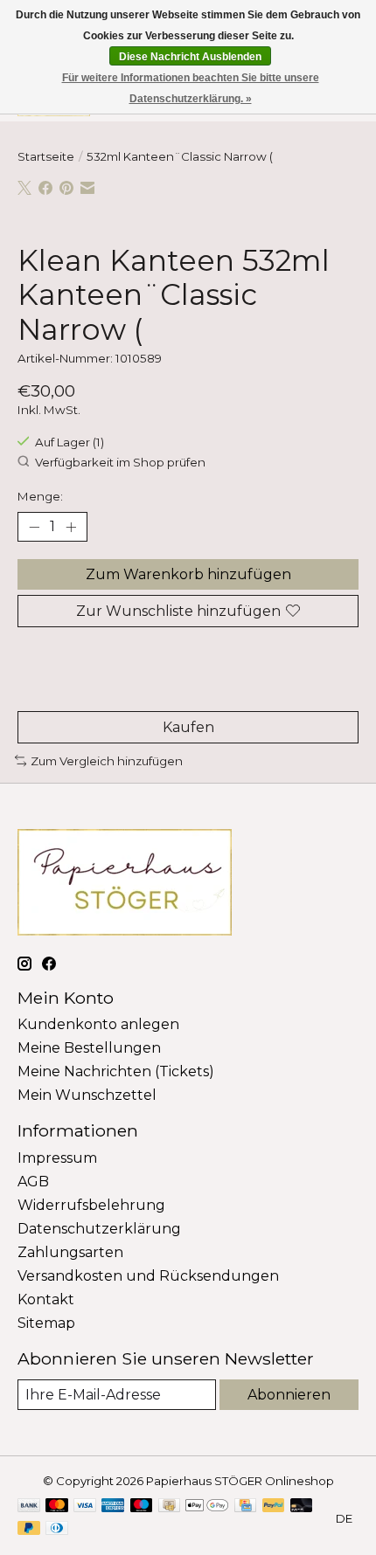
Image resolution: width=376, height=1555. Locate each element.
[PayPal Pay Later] (28, 1529)
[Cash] (169, 1506)
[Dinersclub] (56, 1529)
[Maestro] (141, 1506)
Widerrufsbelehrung (91, 1205)
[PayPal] (273, 1506)
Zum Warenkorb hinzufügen (188, 574)
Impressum (57, 1158)
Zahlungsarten (70, 1252)
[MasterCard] (56, 1506)
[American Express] (112, 1506)
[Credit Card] (245, 1506)
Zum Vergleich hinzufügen (107, 761)
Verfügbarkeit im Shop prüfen (120, 462)
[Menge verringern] (34, 526)
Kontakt (45, 1299)
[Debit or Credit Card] (301, 1506)
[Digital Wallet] (206, 1506)
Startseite (45, 156)
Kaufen (188, 727)
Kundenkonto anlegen (98, 1024)
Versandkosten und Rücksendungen (148, 1276)
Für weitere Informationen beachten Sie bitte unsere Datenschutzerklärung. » (190, 88)
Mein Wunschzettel (87, 1095)
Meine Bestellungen (89, 1048)
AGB (33, 1181)
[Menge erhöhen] (70, 526)
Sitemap (46, 1323)
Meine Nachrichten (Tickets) (115, 1071)
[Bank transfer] (28, 1506)
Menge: (40, 496)
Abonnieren (289, 1394)
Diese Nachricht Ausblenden (190, 57)
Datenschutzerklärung (99, 1228)
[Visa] (84, 1506)
